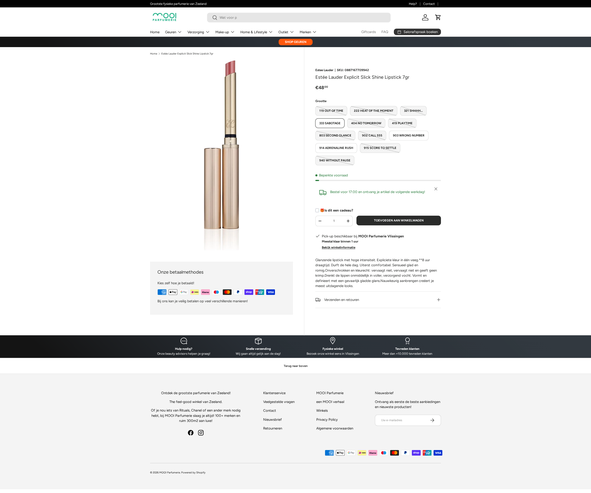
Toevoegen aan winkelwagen (399, 220)
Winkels (322, 410)
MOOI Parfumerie (169, 472)
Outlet (283, 32)
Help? (413, 4)
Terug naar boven (296, 366)
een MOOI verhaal (330, 402)
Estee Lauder (324, 70)
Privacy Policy (327, 419)
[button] (438, 17)
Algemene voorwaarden (334, 428)
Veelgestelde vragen (279, 402)
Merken (305, 32)
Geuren (170, 32)
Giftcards (368, 32)
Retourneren (272, 428)
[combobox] (299, 17)
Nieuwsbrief (272, 419)
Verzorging (195, 32)
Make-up (222, 32)
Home (155, 32)
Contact (429, 4)
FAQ (384, 32)
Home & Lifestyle (253, 32)
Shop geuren (295, 42)
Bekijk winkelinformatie (338, 247)
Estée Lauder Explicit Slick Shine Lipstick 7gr (187, 53)
